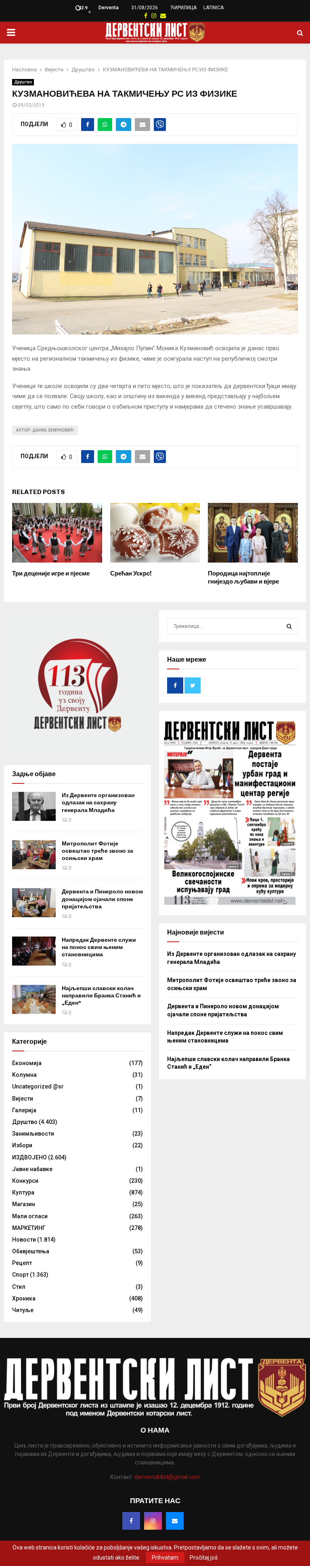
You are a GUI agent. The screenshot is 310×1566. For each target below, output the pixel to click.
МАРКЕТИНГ (29, 1228)
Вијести (22, 1098)
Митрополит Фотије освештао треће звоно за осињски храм (97, 851)
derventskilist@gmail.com (167, 1477)
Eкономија (27, 1063)
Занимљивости (33, 1133)
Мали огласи (30, 1216)
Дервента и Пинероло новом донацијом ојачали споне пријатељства (102, 899)
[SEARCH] (289, 626)
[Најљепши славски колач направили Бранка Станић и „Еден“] (34, 999)
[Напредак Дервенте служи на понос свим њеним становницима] (34, 951)
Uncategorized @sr (38, 1086)
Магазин (23, 1204)
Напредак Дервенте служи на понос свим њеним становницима (99, 947)
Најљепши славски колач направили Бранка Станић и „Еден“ (101, 995)
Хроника (24, 1298)
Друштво (23, 82)
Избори (22, 1145)
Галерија (24, 1110)
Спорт (20, 1274)
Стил (18, 1287)
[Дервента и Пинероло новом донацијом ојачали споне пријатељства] (34, 902)
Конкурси (25, 1181)
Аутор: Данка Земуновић (45, 430)
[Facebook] (131, 1521)
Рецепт (22, 1263)
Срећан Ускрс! (131, 573)
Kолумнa (24, 1075)
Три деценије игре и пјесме (51, 573)
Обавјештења (30, 1251)
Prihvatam (165, 1557)
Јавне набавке (32, 1169)
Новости (24, 1239)
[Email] (175, 1521)
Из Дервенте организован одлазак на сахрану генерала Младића (98, 802)
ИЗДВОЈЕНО (29, 1157)
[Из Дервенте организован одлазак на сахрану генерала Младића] (34, 806)
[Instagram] (153, 1521)
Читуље (23, 1310)
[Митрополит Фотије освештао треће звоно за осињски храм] (34, 854)
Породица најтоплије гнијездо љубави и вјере (243, 577)
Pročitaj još (204, 1557)
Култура (23, 1192)
